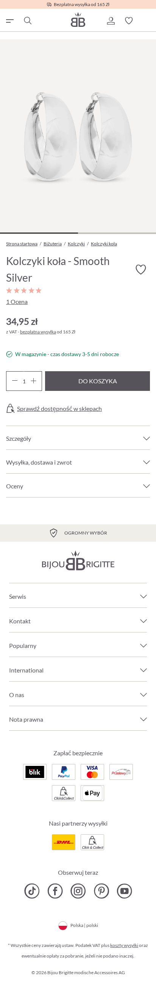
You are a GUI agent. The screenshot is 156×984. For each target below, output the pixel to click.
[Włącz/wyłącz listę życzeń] (141, 270)
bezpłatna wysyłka (38, 332)
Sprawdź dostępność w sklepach (59, 408)
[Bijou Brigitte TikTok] (32, 891)
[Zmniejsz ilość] (14, 381)
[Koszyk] (147, 21)
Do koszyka (97, 380)
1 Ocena (17, 301)
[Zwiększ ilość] (33, 381)
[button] (110, 21)
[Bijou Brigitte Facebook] (55, 891)
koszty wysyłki (124, 945)
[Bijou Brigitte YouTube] (124, 891)
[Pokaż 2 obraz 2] (117, 233)
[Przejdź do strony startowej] (78, 19)
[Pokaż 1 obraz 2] (39, 233)
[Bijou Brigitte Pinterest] (101, 891)
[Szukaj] (27, 21)
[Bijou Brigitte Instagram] (78, 891)
